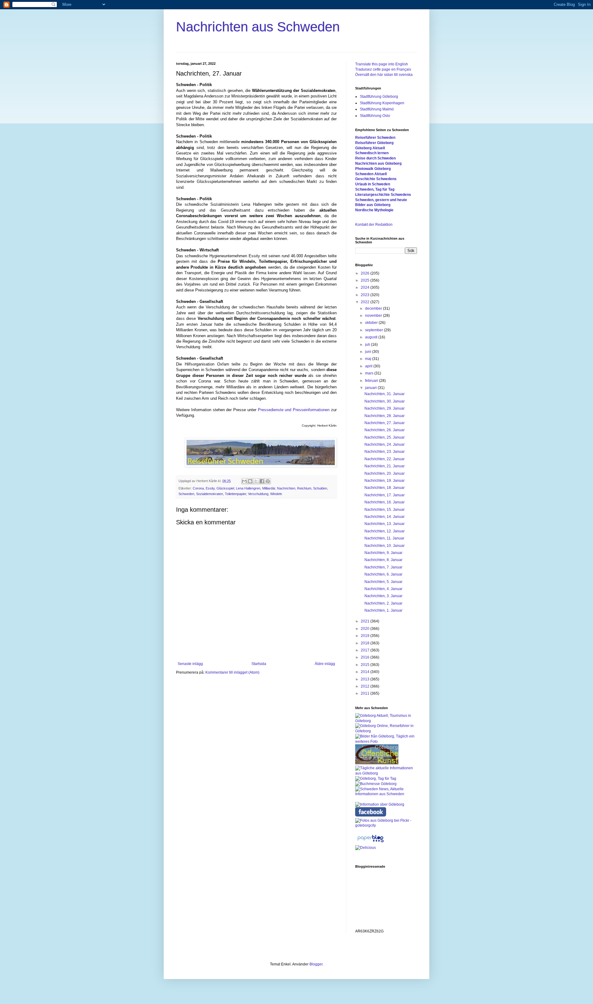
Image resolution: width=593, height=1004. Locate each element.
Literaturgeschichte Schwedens (383, 194)
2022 (365, 302)
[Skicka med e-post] (244, 481)
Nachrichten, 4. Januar (383, 589)
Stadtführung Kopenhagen (382, 103)
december (374, 308)
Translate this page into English (381, 64)
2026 (365, 273)
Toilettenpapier (235, 494)
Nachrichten (286, 488)
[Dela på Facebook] (262, 481)
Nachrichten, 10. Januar (384, 545)
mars (369, 373)
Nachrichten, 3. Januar (383, 596)
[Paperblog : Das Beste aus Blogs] (370, 842)
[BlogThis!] (250, 481)
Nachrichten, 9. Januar (383, 553)
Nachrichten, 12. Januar (384, 531)
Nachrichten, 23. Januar (384, 451)
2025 (365, 280)
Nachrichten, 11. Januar (384, 538)
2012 (365, 686)
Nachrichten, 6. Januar (383, 574)
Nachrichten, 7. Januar (383, 567)
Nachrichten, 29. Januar (384, 408)
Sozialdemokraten (209, 494)
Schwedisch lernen (372, 153)
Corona (198, 488)
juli (368, 344)
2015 (365, 665)
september (374, 330)
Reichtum (304, 488)
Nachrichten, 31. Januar (384, 394)
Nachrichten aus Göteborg (378, 163)
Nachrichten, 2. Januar (383, 603)
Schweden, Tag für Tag (374, 189)
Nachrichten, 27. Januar (384, 423)
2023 (365, 295)
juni (368, 351)
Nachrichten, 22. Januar (384, 459)
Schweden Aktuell (371, 174)
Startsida (258, 664)
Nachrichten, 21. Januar (384, 466)
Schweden (186, 494)
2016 (365, 657)
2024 (365, 287)
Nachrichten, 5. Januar (383, 582)
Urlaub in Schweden (372, 184)
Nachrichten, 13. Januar (384, 524)
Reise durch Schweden (375, 158)
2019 (365, 636)
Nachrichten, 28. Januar (384, 416)
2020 (365, 628)
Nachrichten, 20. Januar (384, 473)
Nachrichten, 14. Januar (384, 516)
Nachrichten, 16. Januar (384, 502)
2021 (365, 621)
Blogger (315, 964)
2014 (365, 672)
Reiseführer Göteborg (374, 143)
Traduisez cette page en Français (383, 69)
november (374, 315)
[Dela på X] (256, 481)
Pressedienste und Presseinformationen (294, 409)
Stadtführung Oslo (375, 116)
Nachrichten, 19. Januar (384, 480)
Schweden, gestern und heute (381, 200)
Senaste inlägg (190, 664)
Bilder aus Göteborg (372, 205)
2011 (365, 693)
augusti (371, 337)
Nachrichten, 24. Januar (384, 444)
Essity (210, 488)
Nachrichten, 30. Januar (384, 401)
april (369, 366)
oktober (372, 322)
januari (371, 388)
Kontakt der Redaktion (374, 224)
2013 (365, 679)
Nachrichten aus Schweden (258, 26)
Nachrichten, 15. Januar (384, 509)
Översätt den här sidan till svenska (384, 74)
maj (368, 359)
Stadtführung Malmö (377, 109)
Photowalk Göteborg (373, 169)
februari (372, 380)
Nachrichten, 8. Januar (383, 560)
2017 (365, 650)
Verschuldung (258, 494)
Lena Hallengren (248, 488)
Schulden (320, 488)
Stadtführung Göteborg (379, 96)
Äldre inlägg (325, 664)
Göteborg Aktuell (370, 148)
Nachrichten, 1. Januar (383, 610)
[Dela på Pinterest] (268, 481)
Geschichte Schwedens (376, 179)
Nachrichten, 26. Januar (384, 430)
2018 (365, 643)
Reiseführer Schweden (375, 137)
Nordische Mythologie (374, 210)
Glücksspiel (225, 488)
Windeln (276, 494)
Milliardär (268, 488)
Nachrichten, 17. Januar (384, 495)
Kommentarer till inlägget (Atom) (232, 672)
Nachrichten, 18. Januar (384, 487)
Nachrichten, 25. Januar (384, 437)
